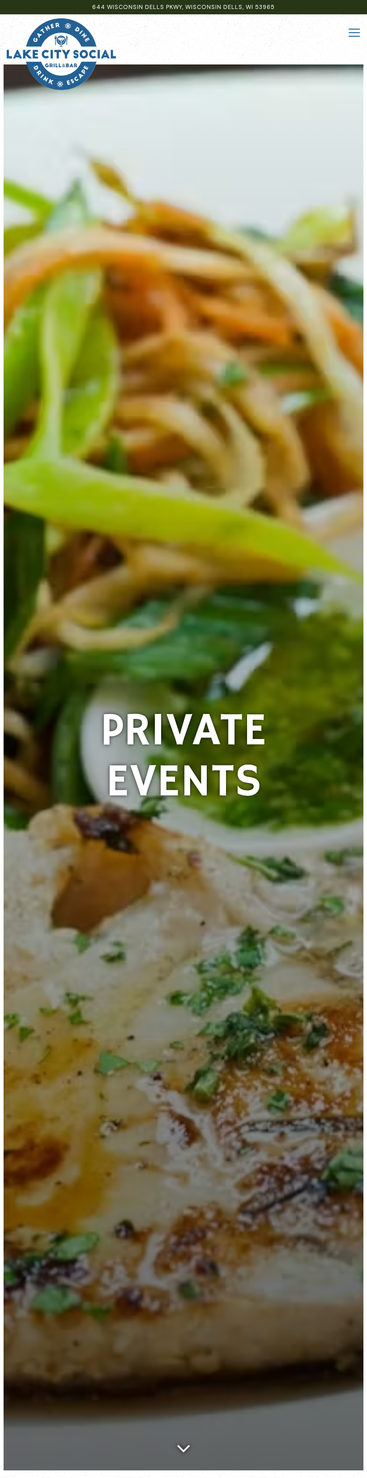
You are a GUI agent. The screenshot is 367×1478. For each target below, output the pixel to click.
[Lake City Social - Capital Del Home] (61, 54)
